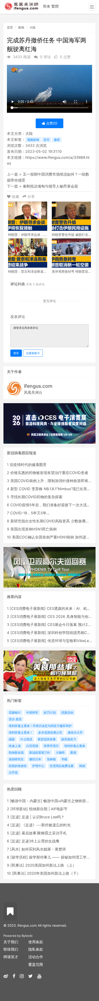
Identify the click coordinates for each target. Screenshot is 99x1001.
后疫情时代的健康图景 (28, 464)
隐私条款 (35, 949)
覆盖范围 (35, 964)
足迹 (15, 817)
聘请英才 (10, 957)
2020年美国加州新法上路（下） (53, 873)
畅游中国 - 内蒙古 (26, 800)
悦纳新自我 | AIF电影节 (48, 809)
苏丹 (47, 140)
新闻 (21, 27)
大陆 (32, 27)
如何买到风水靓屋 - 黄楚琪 (43, 849)
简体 (46, 6)
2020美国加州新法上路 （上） (50, 865)
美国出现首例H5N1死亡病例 (33, 529)
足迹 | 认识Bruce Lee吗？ (43, 817)
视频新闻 (33, 140)
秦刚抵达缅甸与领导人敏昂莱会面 (50, 186)
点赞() (51, 123)
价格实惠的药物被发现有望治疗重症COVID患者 (49, 472)
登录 (16, 353)
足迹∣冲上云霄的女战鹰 (40, 841)
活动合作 (35, 957)
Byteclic (27, 935)
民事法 (17, 865)
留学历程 (19, 857)
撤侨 (57, 140)
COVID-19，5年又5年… (30, 513)
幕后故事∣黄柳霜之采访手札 (44, 833)
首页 (10, 27)
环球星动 (19, 809)
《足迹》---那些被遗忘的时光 (46, 825)
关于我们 (10, 942)
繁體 (55, 6)
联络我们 (10, 949)
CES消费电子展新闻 (27, 608)
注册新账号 (33, 353)
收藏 (15, 196)
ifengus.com (38, 386)
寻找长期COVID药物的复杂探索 (36, 497)
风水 (15, 849)
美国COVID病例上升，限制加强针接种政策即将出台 (53, 480)
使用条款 (35, 942)
